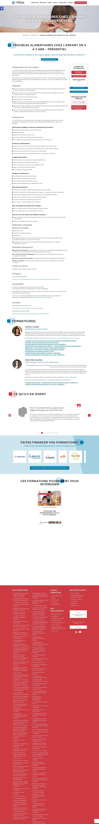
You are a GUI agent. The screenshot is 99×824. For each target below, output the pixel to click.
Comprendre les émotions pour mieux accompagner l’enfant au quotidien (20, 729)
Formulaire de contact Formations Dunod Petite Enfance (27, 308)
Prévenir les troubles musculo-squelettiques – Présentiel (39, 763)
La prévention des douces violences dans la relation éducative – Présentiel (39, 628)
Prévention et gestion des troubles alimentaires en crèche (44, 349)
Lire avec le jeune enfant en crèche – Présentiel (39, 736)
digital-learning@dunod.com (45, 297)
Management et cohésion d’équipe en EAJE (39, 740)
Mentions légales (56, 620)
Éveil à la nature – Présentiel (20, 760)
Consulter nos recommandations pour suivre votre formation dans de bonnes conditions (36, 279)
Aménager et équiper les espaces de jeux (20, 637)
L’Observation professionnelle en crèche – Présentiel (21, 818)
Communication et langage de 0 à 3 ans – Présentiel (20, 697)
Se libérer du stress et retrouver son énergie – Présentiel (38, 796)
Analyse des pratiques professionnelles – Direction (20, 644)
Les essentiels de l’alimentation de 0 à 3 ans (39, 351)
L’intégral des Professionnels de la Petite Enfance (41, 342)
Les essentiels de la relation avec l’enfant (39, 684)
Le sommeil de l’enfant (38, 662)
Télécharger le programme (78, 72)
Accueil (27, 35)
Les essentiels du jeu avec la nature (39, 702)
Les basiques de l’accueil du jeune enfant (67, 346)
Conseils (70, 2)
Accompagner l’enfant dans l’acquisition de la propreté (20, 599)
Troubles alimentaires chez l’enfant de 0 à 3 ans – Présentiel (45, 355)
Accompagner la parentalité (20, 602)
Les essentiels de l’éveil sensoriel (38, 673)
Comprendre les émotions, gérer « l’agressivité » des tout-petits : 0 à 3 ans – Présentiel (20, 735)
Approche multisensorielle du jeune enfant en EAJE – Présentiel (21, 663)
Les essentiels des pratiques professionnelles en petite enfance (39, 693)
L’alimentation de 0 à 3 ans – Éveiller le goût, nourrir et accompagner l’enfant (50, 341)
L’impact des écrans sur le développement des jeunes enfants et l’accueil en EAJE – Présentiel (40, 596)
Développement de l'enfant (48, 59)
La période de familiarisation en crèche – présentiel (39, 617)
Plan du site (55, 630)
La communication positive (39, 605)
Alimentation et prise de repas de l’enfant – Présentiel (42, 353)
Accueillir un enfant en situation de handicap (19, 613)
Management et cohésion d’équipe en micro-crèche (39, 743)
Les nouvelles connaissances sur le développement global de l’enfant (40, 726)
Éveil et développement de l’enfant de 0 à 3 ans (20, 767)
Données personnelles (58, 622)
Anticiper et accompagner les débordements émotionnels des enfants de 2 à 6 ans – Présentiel (21, 650)
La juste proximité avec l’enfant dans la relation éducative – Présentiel (38, 613)
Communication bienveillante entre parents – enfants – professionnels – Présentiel (21, 683)
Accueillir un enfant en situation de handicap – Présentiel (19, 617)
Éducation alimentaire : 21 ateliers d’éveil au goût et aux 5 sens (61, 338)
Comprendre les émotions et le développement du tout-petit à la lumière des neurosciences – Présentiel (21, 723)
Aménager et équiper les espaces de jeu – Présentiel (20, 633)
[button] (2, 8)
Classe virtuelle (17, 672)
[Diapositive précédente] (9, 415)
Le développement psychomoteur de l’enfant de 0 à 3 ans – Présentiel (40, 644)
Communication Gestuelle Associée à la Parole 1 (20, 701)
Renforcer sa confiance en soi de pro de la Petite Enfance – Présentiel (40, 780)
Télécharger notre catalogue (78, 615)
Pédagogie (43, 2)
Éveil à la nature (17, 758)
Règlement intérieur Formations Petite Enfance (59, 627)
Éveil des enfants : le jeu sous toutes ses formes (21, 763)
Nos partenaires (56, 604)
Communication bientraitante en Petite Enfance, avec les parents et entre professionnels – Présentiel (21, 677)
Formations (35, 2)
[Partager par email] (83, 102)
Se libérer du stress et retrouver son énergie (38, 791)
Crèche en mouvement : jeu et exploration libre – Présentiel (20, 745)
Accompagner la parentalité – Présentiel (21, 605)
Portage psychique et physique (38, 759)
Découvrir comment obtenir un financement (49, 468)
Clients (55, 2)
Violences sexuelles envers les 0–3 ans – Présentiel (40, 815)
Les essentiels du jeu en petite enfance (38, 710)
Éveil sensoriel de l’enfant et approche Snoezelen (20, 771)
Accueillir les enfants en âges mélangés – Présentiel (21, 609)
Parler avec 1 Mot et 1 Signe (39, 750)
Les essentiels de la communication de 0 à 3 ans (39, 680)
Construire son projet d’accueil (19, 740)
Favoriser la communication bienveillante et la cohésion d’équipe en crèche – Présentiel (20, 784)
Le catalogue (34, 35)
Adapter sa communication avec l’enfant (20, 622)
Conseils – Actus (75, 605)
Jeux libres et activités (19, 796)
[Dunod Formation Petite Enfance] (18, 3)
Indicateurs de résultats (79, 91)
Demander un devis (79, 76)
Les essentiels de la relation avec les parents (39, 688)
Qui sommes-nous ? (57, 595)
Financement (74, 601)
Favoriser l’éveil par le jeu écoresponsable (20, 778)
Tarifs (50, 2)
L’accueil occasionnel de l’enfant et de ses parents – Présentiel (20, 804)
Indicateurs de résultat (58, 618)
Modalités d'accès (79, 88)
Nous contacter (80, 2)
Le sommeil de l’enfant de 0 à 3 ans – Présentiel (40, 659)
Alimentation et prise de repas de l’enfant (38, 346)
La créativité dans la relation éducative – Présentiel (39, 608)
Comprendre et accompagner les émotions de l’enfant (20, 709)
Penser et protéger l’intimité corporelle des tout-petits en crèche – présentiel (40, 754)
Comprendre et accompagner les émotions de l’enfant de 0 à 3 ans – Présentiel (20, 716)
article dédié (59, 291)
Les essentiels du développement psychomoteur (36, 698)
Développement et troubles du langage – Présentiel (20, 749)
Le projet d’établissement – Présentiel (39, 655)
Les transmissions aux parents (40, 729)
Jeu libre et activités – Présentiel (19, 793)
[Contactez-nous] (80, 632)
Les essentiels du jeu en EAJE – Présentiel (40, 706)
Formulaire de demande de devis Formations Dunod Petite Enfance (30, 313)
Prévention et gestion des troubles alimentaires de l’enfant (45, 348)
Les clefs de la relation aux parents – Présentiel (39, 669)
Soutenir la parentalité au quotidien (39, 800)
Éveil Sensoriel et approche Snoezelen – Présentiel (20, 774)
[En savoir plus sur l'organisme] (75, 456)
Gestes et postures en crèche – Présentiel (21, 789)
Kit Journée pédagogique (20, 800)
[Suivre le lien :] (74, 102)
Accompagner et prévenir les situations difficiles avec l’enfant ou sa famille (21, 595)
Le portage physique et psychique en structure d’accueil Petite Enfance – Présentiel (39, 650)
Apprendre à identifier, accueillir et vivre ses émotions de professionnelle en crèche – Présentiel (20, 657)
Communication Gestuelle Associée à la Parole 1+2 (20, 705)
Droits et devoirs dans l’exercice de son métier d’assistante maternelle (19, 754)
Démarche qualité (56, 614)
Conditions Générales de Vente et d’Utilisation (77, 596)
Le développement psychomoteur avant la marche (38, 638)
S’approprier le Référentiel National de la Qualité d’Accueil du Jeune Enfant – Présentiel (40, 786)
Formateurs (63, 2)
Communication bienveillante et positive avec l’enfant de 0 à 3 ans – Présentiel (21, 689)
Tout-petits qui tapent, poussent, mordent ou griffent (38, 805)
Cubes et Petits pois (69, 377)
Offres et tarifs (55, 600)
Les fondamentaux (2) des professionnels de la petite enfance (45, 344)
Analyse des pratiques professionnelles (19, 641)
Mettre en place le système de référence (39, 747)
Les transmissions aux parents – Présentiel (40, 732)
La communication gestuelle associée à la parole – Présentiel (40, 602)
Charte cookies (56, 625)
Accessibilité (55, 616)
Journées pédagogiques (32, 382)
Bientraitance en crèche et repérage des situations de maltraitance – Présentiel (20, 669)
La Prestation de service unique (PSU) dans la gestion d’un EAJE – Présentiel (40, 622)
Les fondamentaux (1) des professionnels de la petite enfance (39, 715)
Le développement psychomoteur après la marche (38, 633)
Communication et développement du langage (21, 693)
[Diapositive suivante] (89, 415)
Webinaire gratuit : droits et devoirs (39, 819)
